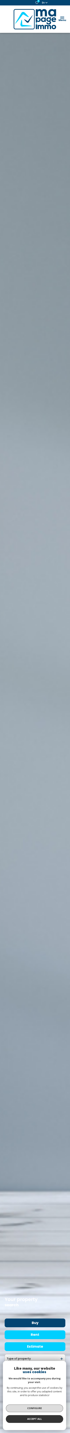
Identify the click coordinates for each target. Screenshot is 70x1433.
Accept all (34, 1419)
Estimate (35, 1346)
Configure (34, 1408)
